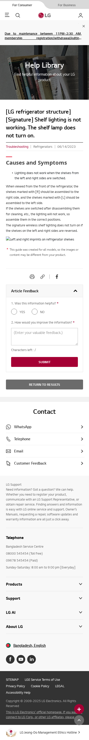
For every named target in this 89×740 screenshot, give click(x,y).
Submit (44, 362)
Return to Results (44, 384)
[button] (44, 598)
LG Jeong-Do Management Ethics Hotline (48, 732)
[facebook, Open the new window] (56, 276)
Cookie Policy (40, 686)
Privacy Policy (15, 686)
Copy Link (42, 276)
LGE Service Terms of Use (42, 679)
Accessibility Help (18, 692)
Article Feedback (25, 291)
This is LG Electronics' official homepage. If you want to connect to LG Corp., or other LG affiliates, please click (44, 714)
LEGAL (59, 686)
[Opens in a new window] (10, 659)
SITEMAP (12, 679)
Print (32, 276)
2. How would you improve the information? (42, 322)
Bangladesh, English (29, 645)
